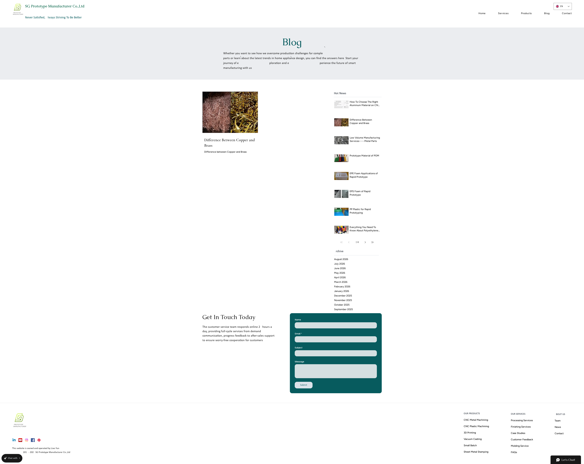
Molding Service (520, 445)
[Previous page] (348, 242)
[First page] (341, 242)
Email (298, 333)
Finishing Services (521, 426)
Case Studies (518, 433)
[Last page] (372, 242)
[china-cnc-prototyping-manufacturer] (20, 440)
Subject (298, 347)
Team (558, 420)
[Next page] (365, 242)
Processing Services (522, 420)
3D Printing (470, 432)
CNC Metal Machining (476, 419)
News (558, 427)
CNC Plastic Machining (476, 426)
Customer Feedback (522, 439)
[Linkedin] (14, 440)
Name (298, 319)
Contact (559, 433)
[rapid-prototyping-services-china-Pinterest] (39, 440)
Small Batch (470, 445)
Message (299, 361)
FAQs (514, 452)
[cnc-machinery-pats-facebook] (33, 440)
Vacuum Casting (473, 439)
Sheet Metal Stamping (476, 451)
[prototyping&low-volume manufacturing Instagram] (26, 440)
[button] (497, 13)
